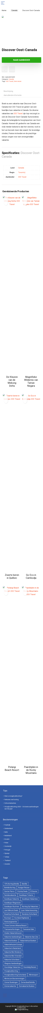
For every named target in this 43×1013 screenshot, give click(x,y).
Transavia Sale (28, 929)
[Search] (39, 3)
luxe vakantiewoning (29, 910)
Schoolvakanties (10, 803)
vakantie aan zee (31, 937)
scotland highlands (21, 918)
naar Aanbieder (21, 60)
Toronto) (21, 172)
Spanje (6, 853)
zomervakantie (10, 986)
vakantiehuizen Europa (13, 944)
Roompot (7, 918)
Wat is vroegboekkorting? (13, 796)
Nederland (8, 835)
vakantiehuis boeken (28, 941)
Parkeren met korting (11, 799)
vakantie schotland (11, 960)
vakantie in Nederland (12, 948)
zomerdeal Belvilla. (28, 982)
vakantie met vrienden (13, 956)
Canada (14, 10)
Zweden (7, 864)
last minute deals (11, 910)
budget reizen (24, 888)
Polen (6, 843)
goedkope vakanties (30, 899)
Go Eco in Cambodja (31, 576)
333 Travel (9, 81)
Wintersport (33, 975)
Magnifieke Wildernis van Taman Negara (31, 381)
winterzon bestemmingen (14, 978)
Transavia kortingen (12, 929)
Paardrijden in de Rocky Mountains (31, 770)
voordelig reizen (29, 967)
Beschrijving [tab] (8, 91)
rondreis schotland (29, 914)
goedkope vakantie (11, 899)
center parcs (9, 891)
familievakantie (10, 895)
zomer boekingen (11, 982)
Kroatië (6, 839)
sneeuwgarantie (10, 922)
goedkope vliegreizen (12, 903)
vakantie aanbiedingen (13, 937)
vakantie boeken (10, 941)
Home (4, 10)
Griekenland (8, 828)
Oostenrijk (7, 846)
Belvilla (24, 884)
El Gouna (33, 891)
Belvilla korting (9, 888)
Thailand (7, 860)
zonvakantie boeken (27, 986)
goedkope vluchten (11, 906)
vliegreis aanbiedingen (13, 963)
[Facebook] (5, 995)
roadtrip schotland (11, 914)
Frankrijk (7, 825)
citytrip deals (22, 891)
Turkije (6, 857)
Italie (6, 832)
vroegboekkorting (11, 971)
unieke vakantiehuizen (13, 933)
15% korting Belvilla (11, 884)
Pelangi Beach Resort (12, 768)
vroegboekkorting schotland (15, 975)
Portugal (7, 850)
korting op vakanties (30, 906)
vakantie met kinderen (13, 952)
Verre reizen (17, 81)
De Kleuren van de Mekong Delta (12, 381)
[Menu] (3, 3)
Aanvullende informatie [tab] (13, 95)
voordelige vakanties (12, 967)
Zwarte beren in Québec (12, 576)
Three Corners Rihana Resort (15, 925)
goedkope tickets (26, 895)
